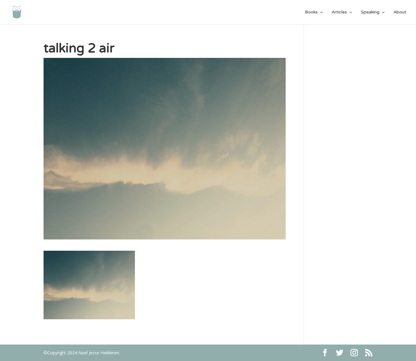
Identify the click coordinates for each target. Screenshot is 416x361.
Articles (339, 12)
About (399, 12)
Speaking (370, 12)
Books (311, 12)
